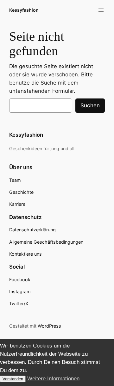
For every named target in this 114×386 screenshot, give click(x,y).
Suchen (90, 105)
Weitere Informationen (53, 379)
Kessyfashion (24, 10)
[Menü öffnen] (101, 10)
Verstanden (13, 379)
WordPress (49, 326)
